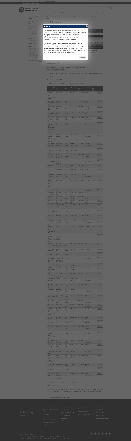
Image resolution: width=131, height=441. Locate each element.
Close (87, 26)
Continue (82, 57)
